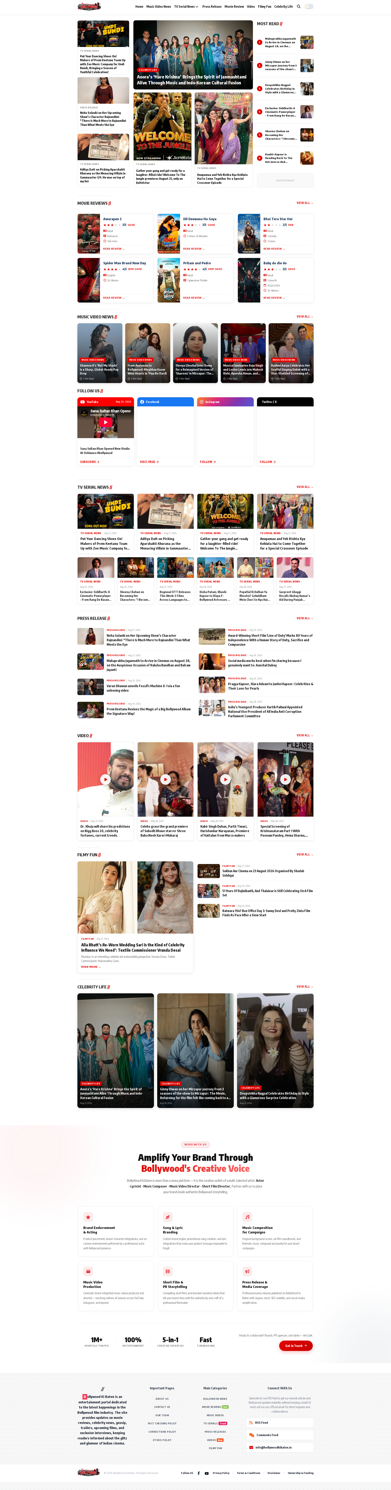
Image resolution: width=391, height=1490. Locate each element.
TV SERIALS (210, 1423)
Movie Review (234, 6)
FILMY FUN (215, 1448)
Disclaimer (274, 1473)
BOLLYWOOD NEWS (215, 1398)
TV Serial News (184, 6)
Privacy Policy (221, 1473)
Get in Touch (293, 1345)
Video (251, 6)
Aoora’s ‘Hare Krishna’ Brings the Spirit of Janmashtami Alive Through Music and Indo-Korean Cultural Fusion (192, 80)
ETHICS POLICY (162, 1440)
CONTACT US (162, 1406)
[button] (309, 6)
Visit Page (147, 461)
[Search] (298, 6)
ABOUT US (162, 1398)
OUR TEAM (162, 1415)
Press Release (212, 6)
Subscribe (88, 461)
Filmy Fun (264, 6)
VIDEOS (211, 1440)
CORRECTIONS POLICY (162, 1431)
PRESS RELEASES (215, 1431)
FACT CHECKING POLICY (162, 1423)
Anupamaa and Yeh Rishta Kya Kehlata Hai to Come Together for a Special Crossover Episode (222, 178)
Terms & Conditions (248, 1473)
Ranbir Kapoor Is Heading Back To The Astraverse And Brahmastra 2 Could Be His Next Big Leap (280, 162)
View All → (305, 203)
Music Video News (158, 6)
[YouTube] (207, 1473)
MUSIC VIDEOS (215, 1415)
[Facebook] (199, 1473)
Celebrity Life (283, 6)
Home (139, 6)
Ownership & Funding (301, 1473)
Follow (206, 461)
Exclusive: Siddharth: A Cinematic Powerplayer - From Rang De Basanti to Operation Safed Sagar (280, 116)
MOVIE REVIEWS (212, 1406)
